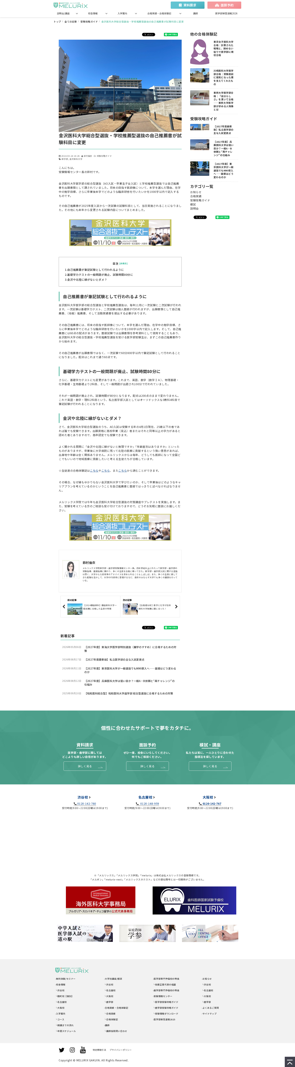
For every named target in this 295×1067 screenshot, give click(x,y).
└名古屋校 (61, 1002)
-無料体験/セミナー (65, 978)
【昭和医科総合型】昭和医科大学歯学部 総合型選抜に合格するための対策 (128, 693)
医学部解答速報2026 (226, 13)
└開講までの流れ (64, 1025)
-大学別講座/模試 (113, 978)
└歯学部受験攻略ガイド (165, 1007)
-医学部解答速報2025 (164, 1019)
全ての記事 (71, 21)
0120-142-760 (86, 803)
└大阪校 (59, 1007)
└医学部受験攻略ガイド (165, 1002)
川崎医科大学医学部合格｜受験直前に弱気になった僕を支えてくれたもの (224, 77)
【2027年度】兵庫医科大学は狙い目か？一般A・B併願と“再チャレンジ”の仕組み (129, 682)
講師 (195, 13)
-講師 (107, 1025)
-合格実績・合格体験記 (116, 1007)
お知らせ (196, 192)
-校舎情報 (60, 984)
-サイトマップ (209, 1013)
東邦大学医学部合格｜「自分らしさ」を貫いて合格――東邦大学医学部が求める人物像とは (224, 101)
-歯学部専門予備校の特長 (166, 990)
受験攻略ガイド (89, 21)
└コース (59, 1019)
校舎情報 (93, 13)
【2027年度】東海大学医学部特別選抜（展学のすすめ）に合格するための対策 (130, 649)
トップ (57, 21)
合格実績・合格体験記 (159, 13)
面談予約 (227, 5)
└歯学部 (108, 1002)
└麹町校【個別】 (64, 996)
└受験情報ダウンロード (165, 1013)
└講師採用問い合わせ (115, 1031)
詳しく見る (85, 766)
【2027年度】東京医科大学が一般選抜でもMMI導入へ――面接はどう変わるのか (130, 670)
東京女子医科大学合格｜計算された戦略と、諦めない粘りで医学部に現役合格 (224, 48)
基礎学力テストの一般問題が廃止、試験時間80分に (100, 275)
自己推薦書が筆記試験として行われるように (95, 270)
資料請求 (190, 5)
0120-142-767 (212, 803)
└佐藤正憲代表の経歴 (164, 984)
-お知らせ (207, 978)
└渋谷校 (59, 990)
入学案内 (122, 13)
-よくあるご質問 (210, 1007)
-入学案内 (60, 1013)
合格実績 (196, 196)
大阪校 (208, 797)
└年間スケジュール (65, 1031)
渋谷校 (83, 797)
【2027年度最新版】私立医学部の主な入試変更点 (114, 659)
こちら (94, 470)
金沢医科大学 (75, 158)
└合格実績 (110, 1013)
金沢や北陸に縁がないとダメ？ (87, 279)
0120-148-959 (149, 803)
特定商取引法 (99, 1049)
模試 (193, 204)
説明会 (194, 208)
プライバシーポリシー (120, 1049)
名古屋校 (145, 797)
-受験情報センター (162, 996)
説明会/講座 (63, 13)
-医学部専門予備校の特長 (166, 978)
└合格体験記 (111, 1019)
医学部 (65, 158)
